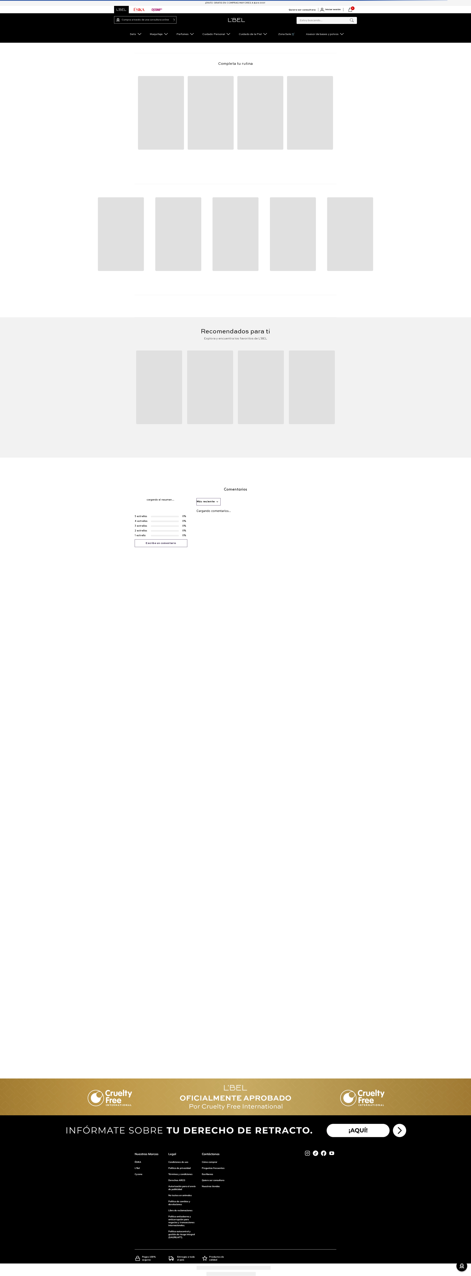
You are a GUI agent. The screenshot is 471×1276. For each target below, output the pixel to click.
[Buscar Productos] (352, 20)
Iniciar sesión (341, 9)
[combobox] (327, 19)
